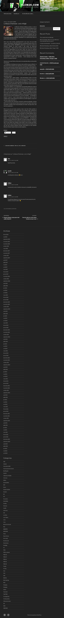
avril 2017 (5, 267)
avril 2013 (5, 376)
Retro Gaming (6, 580)
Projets (4, 566)
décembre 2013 (6, 357)
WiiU (4, 605)
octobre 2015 (6, 306)
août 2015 (5, 311)
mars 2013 (5, 378)
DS (4, 494)
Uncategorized (6, 596)
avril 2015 (5, 320)
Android (4, 463)
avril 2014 (5, 348)
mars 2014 (5, 350)
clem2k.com (30, 5)
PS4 (4, 573)
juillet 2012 (5, 397)
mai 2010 (5, 450)
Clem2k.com (16, 13)
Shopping (5, 584)
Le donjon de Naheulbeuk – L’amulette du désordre (50, 43)
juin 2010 (5, 448)
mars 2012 (5, 406)
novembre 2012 (6, 388)
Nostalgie (5, 545)
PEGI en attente (6, 552)
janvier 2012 (5, 411)
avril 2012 (5, 404)
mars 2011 (5, 432)
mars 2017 (5, 269)
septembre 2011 (6, 420)
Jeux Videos (5, 517)
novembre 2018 (6, 243)
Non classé (5, 538)
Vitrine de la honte (7, 13)
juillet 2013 (5, 369)
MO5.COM (5, 531)
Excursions (5, 498)
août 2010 (5, 443)
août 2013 (5, 367)
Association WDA (6, 466)
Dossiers (5, 491)
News (4, 533)
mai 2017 (5, 264)
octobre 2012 (6, 390)
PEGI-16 (5, 561)
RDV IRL (5, 577)
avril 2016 (5, 292)
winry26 (42, 69)
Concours (5, 477)
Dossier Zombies (10, 145)
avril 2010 (5, 453)
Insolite (4, 508)
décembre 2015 (6, 302)
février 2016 (5, 297)
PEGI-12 (5, 559)
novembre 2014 (6, 332)
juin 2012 (5, 399)
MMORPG (5, 529)
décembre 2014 (6, 329)
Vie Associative (6, 598)
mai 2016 (5, 290)
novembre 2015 (6, 304)
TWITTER (5, 594)
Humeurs (5, 505)
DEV (4, 484)
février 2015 (5, 325)
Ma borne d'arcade (7, 524)
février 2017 (5, 271)
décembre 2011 (6, 413)
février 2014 (5, 353)
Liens (4, 519)
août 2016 (5, 283)
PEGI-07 (5, 556)
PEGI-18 (16, 145)
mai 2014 (5, 346)
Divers (4, 487)
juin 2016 (5, 288)
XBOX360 (23, 145)
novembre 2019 (6, 241)
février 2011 (5, 434)
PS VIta (4, 568)
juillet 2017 (5, 262)
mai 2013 (5, 374)
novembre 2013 (6, 360)
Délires (4, 480)
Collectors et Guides (7, 475)
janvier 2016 (5, 299)
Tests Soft (5, 591)
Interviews (5, 510)
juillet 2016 (5, 285)
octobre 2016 (6, 278)
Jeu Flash (5, 515)
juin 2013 (5, 371)
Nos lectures (5, 543)
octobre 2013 (6, 362)
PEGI (4, 550)
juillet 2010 (5, 446)
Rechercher (42, 25)
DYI (4, 496)
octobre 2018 (6, 246)
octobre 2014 (6, 334)
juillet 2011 (5, 425)
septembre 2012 (6, 392)
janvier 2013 (5, 383)
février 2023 (5, 234)
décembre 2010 (6, 439)
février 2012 (5, 409)
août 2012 (5, 395)
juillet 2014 (5, 341)
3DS (4, 461)
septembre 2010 (6, 441)
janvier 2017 (5, 274)
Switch (4, 589)
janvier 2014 (5, 355)
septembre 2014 (6, 336)
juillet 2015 (5, 313)
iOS (4, 512)
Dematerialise (6, 482)
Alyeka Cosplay (43, 56)
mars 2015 (5, 322)
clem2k (14, 21)
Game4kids (5, 501)
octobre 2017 (6, 255)
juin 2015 (5, 315)
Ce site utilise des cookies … (28, 13)
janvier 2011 (5, 436)
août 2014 (5, 339)
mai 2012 (5, 402)
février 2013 (5, 381)
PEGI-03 (5, 554)
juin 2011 (5, 427)
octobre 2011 (6, 418)
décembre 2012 (6, 385)
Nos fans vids (6, 540)
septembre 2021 (6, 239)
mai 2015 (5, 318)
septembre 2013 (6, 364)
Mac (4, 526)
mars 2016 (5, 295)
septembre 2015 (6, 308)
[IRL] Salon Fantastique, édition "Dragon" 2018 (49, 48)
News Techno (6, 536)
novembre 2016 (6, 276)
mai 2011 (5, 429)
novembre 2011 (6, 415)
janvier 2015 (5, 327)
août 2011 (5, 422)
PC (4, 547)
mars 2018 (5, 248)
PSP (4, 575)
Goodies (5, 503)
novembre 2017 (6, 253)
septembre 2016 (6, 281)
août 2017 (5, 260)
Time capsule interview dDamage (46, 37)
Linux (4, 522)
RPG (4, 582)
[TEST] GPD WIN (50, 69)
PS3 (20, 145)
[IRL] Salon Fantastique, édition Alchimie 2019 (49, 45)
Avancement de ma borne (8, 468)
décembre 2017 (6, 250)
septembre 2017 (6, 257)
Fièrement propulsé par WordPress (34, 615)
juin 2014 (5, 343)
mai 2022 (5, 236)
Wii (4, 603)
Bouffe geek (5, 470)
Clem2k (4, 473)
